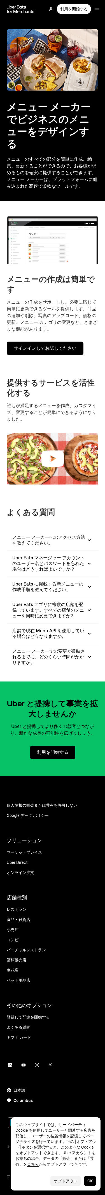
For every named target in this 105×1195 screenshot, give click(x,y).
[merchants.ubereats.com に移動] (20, 9)
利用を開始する (74, 9)
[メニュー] (97, 9)
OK (90, 1181)
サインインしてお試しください (45, 348)
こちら (33, 1164)
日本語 (19, 1090)
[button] (52, 458)
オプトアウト (65, 1181)
